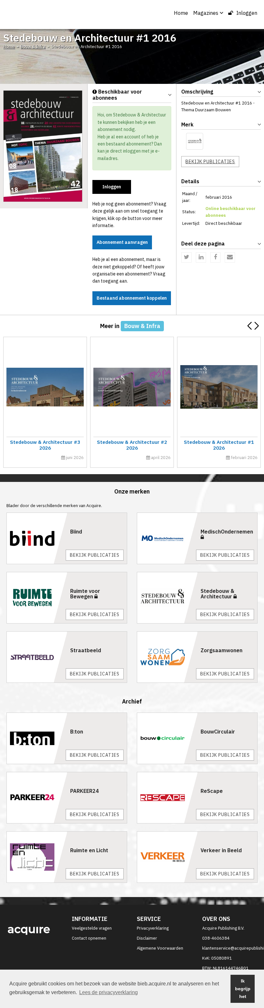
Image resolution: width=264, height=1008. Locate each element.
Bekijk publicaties (210, 162)
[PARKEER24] (37, 797)
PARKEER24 (84, 791)
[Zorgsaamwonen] (167, 657)
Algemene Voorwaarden (160, 948)
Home (181, 13)
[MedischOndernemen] (167, 538)
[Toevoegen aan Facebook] (215, 257)
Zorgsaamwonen (221, 650)
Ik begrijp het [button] (242, 988)
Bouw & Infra (33, 46)
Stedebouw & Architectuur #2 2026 (132, 445)
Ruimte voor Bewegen (85, 594)
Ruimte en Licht (89, 850)
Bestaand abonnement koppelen (132, 298)
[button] (256, 326)
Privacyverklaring (153, 928)
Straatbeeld (85, 650)
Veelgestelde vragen (92, 928)
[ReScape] (167, 797)
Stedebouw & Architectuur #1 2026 (219, 445)
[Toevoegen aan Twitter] (186, 257)
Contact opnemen (89, 938)
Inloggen (246, 13)
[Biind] (37, 538)
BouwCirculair (218, 731)
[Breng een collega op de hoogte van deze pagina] (230, 257)
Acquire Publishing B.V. (223, 928)
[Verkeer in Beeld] (167, 857)
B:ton (76, 731)
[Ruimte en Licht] (37, 857)
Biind (76, 531)
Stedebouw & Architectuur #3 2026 (45, 445)
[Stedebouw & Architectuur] (194, 141)
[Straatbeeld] (37, 657)
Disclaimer (147, 938)
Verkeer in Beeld (221, 850)
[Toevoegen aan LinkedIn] (201, 257)
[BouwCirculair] (167, 738)
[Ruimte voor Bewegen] (37, 597)
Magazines (205, 13)
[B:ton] (37, 738)
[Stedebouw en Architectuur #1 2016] (42, 145)
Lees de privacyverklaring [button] (108, 992)
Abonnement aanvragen (122, 242)
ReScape (212, 791)
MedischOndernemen (227, 531)
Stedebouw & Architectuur (217, 594)
